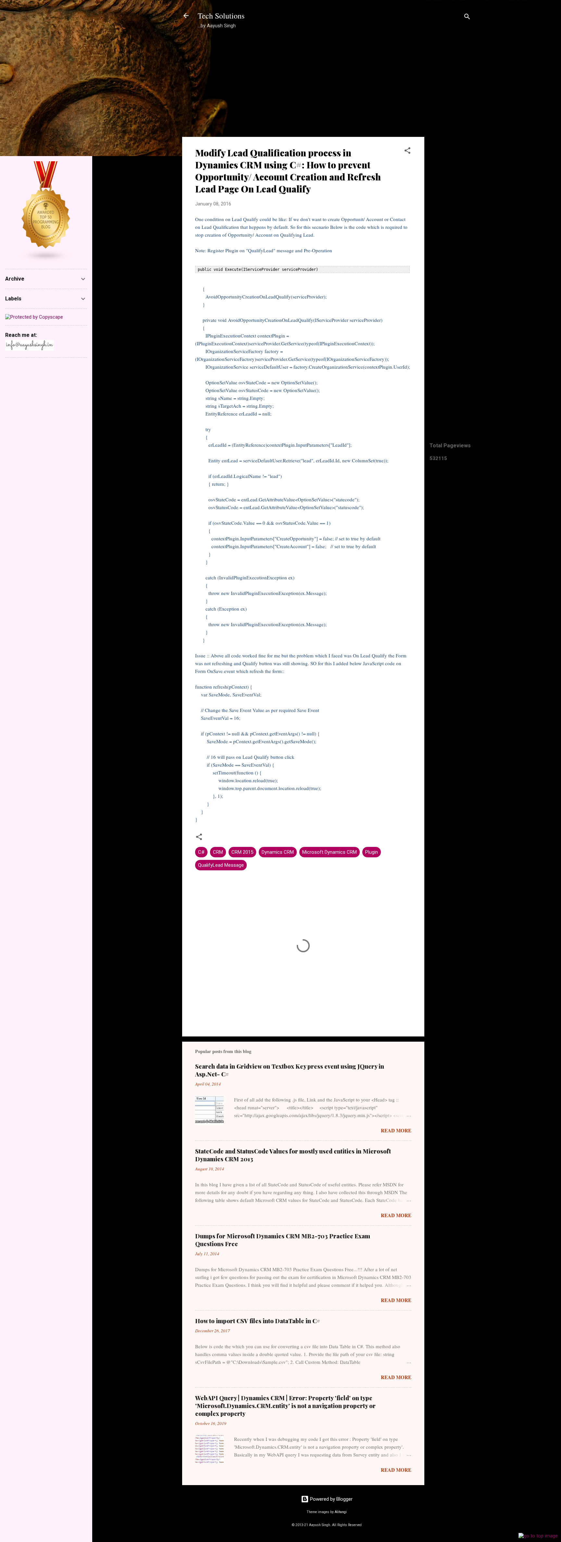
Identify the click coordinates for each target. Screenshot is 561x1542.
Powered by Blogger (331, 1499)
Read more (396, 1130)
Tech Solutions (221, 15)
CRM (218, 852)
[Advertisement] (450, 138)
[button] (407, 152)
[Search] (467, 18)
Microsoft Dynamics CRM (329, 852)
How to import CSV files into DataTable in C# (257, 1321)
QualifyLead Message (221, 865)
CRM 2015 (242, 852)
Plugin (371, 852)
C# (201, 852)
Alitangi (341, 1512)
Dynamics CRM (278, 852)
